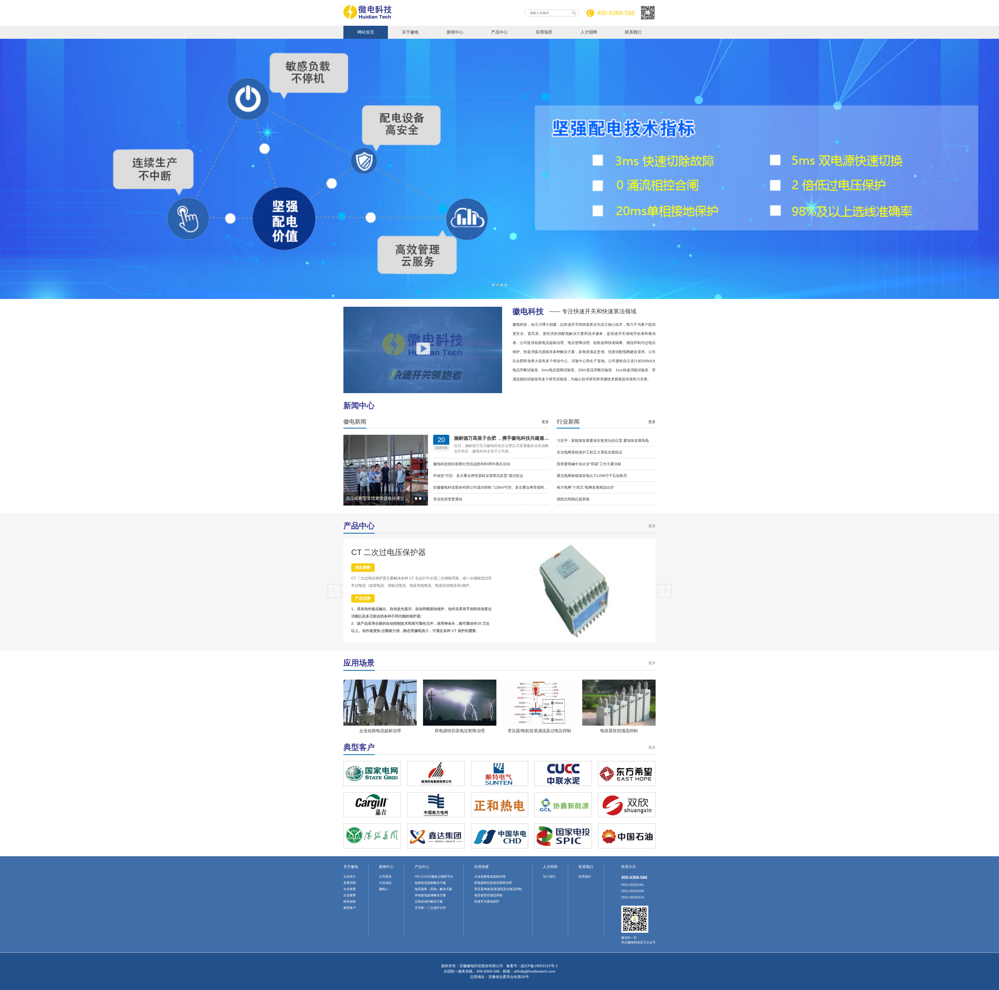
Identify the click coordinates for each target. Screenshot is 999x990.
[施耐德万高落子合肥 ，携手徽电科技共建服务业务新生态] (385, 503)
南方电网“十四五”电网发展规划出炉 (585, 487)
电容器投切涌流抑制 (619, 731)
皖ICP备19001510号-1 (539, 966)
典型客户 (349, 908)
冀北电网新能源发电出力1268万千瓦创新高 (592, 476)
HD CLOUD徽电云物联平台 (434, 876)
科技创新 (349, 901)
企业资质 (349, 889)
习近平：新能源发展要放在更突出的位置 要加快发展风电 (603, 440)
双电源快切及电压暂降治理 (460, 731)
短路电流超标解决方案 (430, 883)
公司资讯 (385, 876)
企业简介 (349, 876)
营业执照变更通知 (447, 499)
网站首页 (365, 32)
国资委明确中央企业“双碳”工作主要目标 (589, 464)
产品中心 (499, 32)
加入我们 (549, 876)
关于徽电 (410, 32)
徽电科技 (574, 311)
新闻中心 (455, 32)
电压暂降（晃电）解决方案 (433, 889)
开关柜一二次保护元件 (430, 908)
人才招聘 (588, 32)
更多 (545, 422)
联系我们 (633, 32)
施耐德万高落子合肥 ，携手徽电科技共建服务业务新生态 (513, 438)
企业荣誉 (349, 895)
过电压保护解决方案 (429, 901)
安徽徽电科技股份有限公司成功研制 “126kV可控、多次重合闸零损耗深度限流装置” (500, 487)
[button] (664, 591)
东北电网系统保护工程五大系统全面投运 (589, 452)
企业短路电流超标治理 (380, 731)
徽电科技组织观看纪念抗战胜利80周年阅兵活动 (471, 464)
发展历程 (349, 883)
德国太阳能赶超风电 (573, 499)
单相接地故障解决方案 (430, 895)
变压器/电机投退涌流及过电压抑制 (539, 731)
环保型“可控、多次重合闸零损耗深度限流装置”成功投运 (478, 476)
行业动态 (385, 883)
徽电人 (383, 889)
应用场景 (544, 32)
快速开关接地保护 (486, 901)
